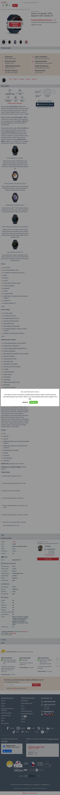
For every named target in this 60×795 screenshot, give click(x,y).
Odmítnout (25, 402)
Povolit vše (33, 402)
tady (30, 399)
